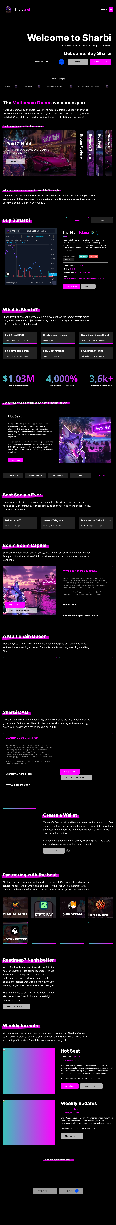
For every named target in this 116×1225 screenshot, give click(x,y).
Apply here (69, 1086)
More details (90, 1086)
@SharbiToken (79, 1057)
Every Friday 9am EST (74, 1113)
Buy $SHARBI (100, 62)
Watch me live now (14, 1006)
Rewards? (67, 259)
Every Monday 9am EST (74, 1060)
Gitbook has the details (20, 610)
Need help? (52, 851)
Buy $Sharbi (42, 1191)
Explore (76, 62)
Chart (87, 286)
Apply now (16, 460)
